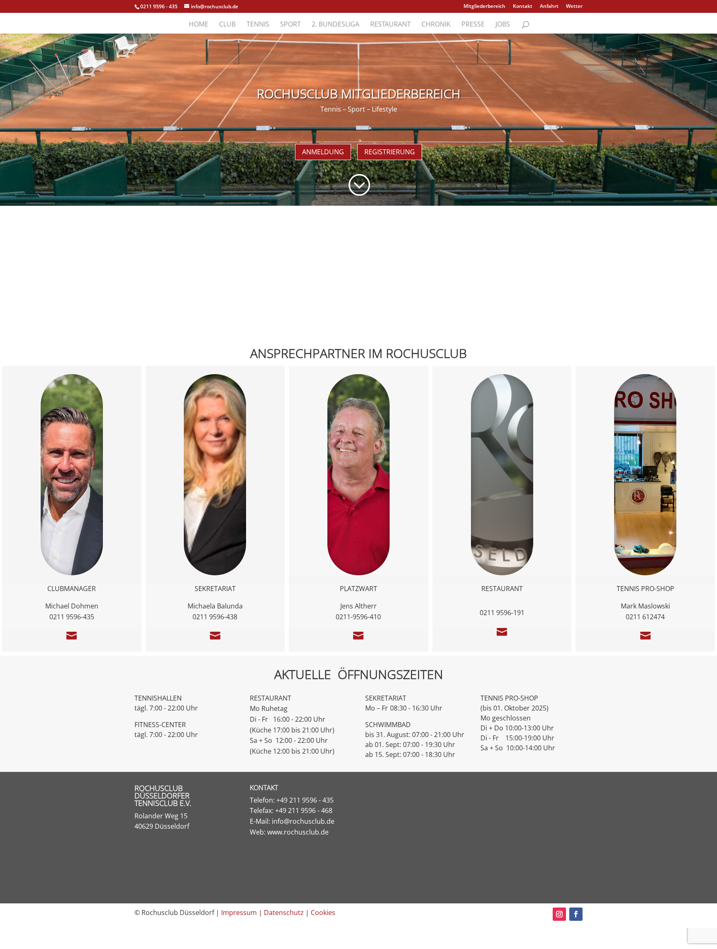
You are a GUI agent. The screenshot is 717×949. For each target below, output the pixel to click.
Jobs (502, 25)
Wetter (574, 7)
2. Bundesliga (335, 25)
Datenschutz (284, 912)
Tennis (257, 25)
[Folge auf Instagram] (559, 914)
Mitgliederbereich (484, 7)
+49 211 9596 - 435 (305, 800)
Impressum (239, 912)
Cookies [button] (323, 912)
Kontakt (522, 7)
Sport (290, 25)
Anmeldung (323, 151)
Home (198, 25)
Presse (473, 25)
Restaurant (390, 25)
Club (227, 25)
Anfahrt (549, 7)
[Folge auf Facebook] (576, 914)
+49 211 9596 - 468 (303, 810)
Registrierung (389, 151)
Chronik (436, 25)
